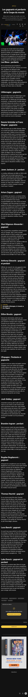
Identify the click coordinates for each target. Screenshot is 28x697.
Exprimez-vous (14, 626)
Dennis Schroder (21, 598)
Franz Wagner (4, 600)
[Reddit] (25, 24)
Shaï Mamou (7, 24)
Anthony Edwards (5, 598)
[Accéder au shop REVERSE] (23, 693)
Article (14, 6)
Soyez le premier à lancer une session (14, 614)
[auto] (20, 693)
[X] (23, 26)
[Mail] (20, 26)
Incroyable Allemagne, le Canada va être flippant (13, 307)
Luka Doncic (10, 600)
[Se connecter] (26, 693)
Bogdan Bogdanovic (12, 598)
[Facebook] (17, 24)
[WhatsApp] (20, 24)
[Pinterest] (22, 24)
